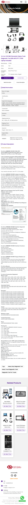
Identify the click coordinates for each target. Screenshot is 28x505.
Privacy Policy (11, 498)
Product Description (21, 82)
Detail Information (7, 82)
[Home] (14, 468)
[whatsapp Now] (22, 501)
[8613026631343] (12, 475)
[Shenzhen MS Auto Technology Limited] (5, 2)
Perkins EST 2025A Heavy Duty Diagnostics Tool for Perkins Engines (7, 426)
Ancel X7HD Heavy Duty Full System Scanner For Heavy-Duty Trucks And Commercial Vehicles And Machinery (20, 426)
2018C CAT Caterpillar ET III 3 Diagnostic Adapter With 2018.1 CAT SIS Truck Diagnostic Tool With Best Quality (7, 450)
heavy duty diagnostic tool (15, 366)
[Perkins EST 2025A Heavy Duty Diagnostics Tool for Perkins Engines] (7, 417)
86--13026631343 (8, 483)
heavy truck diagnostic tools (10, 369)
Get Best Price (7, 78)
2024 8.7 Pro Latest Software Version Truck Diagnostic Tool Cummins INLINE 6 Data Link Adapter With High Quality (20, 402)
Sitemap (18, 498)
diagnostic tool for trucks (9, 372)
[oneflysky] (15, 475)
